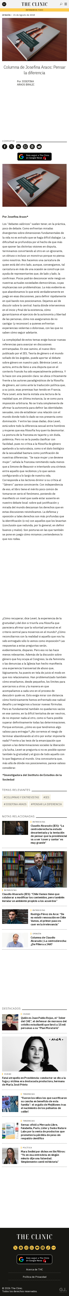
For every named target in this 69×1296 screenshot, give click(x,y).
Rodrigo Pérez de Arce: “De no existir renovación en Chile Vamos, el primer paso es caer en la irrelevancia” (48, 919)
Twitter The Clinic (15, 1248)
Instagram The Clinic (26, 1248)
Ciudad (26, 1014)
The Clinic (16, 1288)
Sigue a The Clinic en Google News (34, 157)
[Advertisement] (34, 578)
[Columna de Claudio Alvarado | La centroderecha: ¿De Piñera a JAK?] (15, 940)
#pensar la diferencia (46, 804)
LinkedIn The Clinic (43, 1248)
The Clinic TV (37, 1248)
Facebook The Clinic (21, 1248)
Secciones (66, 4)
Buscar (61, 4)
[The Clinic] (7, 4)
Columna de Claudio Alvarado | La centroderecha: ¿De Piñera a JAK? (49, 941)
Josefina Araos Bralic (25, 83)
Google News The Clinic (54, 1248)
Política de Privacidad (34, 1276)
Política (27, 1148)
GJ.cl (63, 1291)
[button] (4, 146)
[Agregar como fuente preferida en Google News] (34, 1259)
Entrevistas (39, 822)
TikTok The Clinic (48, 1248)
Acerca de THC (34, 1269)
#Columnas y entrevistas (21, 797)
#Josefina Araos (15, 804)
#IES (46, 797)
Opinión (6, 15)
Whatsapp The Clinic (32, 1248)
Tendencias (29, 1094)
